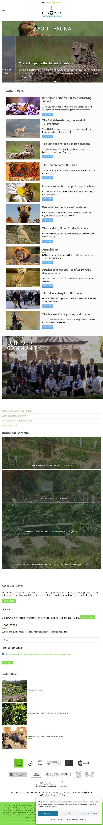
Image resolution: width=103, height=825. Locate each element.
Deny (68, 813)
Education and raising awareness (17, 421)
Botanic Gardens (9, 425)
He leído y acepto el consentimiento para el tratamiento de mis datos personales (38, 654)
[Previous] (7, 59)
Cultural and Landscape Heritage (17, 411)
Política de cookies (56, 819)
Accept (48, 813)
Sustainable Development (14, 416)
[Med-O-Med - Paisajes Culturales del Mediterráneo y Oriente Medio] (51, 11)
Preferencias (89, 813)
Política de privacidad (71, 819)
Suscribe (7, 662)
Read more (48, 114)
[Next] (98, 59)
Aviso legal (83, 819)
